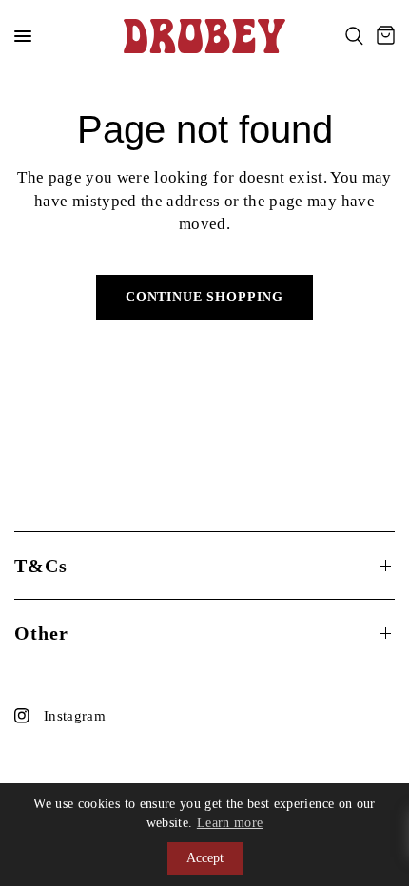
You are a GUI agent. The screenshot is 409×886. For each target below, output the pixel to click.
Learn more (230, 823)
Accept (205, 858)
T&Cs (41, 565)
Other (41, 633)
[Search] (354, 36)
